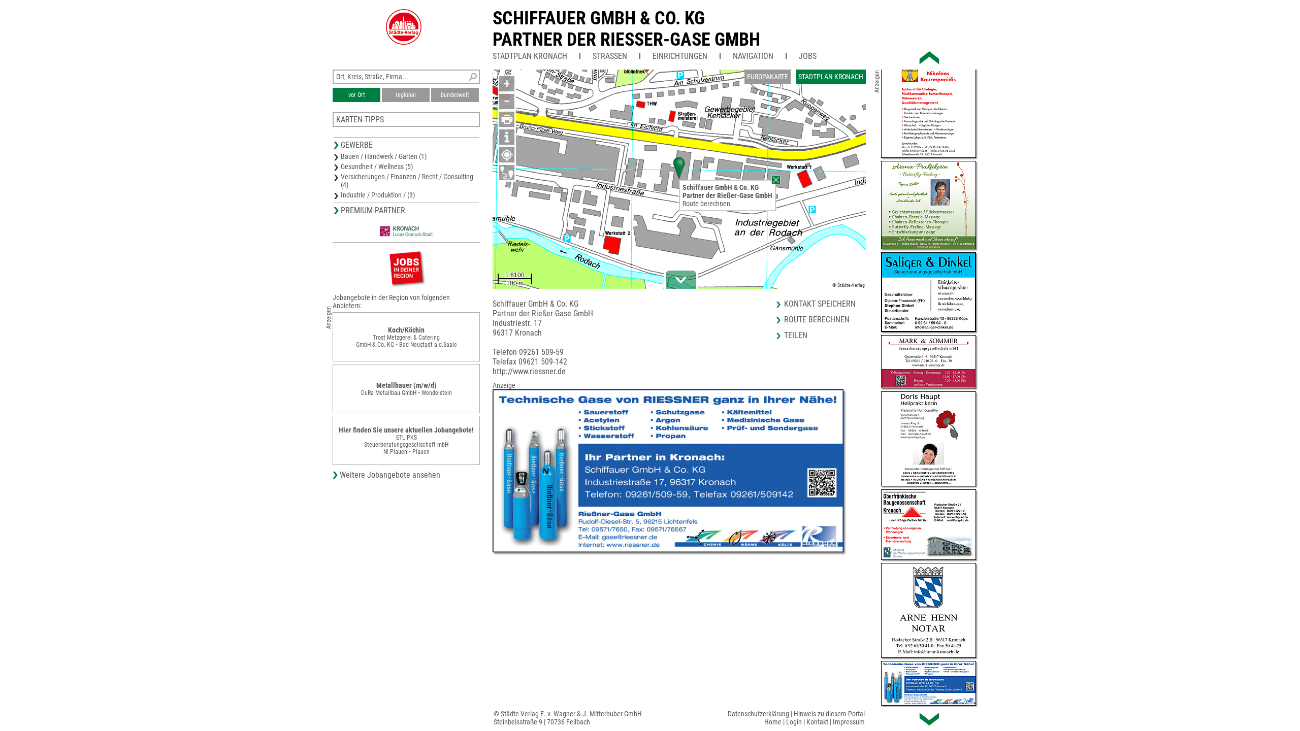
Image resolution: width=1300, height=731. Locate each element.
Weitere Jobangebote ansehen (390, 475)
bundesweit (455, 94)
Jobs (808, 56)
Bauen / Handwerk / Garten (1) (384, 156)
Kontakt (817, 722)
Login (794, 722)
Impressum (849, 722)
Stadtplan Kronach (530, 56)
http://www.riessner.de (529, 371)
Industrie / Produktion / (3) (378, 195)
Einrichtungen (680, 56)
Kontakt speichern (820, 304)
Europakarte (767, 77)
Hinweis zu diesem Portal (829, 714)
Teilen (795, 335)
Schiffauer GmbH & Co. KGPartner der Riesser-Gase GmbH (626, 29)
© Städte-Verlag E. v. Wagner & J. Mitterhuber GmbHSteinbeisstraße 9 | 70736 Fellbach (568, 718)
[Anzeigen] (406, 267)
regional (406, 94)
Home (773, 722)
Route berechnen (706, 204)
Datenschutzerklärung (758, 714)
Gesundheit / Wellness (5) (377, 166)
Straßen (610, 56)
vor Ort (356, 94)
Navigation (753, 56)
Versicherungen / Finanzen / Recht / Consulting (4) (407, 181)
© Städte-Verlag (848, 285)
